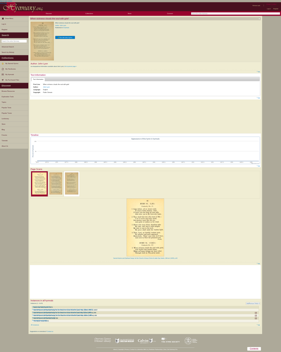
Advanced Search (8, 47)
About (115, 349)
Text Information (38, 79)
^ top (258, 71)
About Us (5, 146)
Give (165, 349)
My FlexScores (10, 69)
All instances (35, 325)
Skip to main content (6, 1)
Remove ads (256, 5)
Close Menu (9, 18)
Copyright (121, 349)
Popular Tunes (7, 113)
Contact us (50, 331)
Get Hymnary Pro (172, 349)
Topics (4, 102)
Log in (269, 9)
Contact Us (133, 349)
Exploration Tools (8, 96)
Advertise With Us (142, 349)
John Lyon (46, 87)
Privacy (127, 349)
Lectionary (5, 118)
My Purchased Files (12, 80)
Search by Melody (8, 52)
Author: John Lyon (60, 25)
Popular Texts (6, 107)
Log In (4, 24)
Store (129, 13)
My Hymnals (9, 74)
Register (275, 9)
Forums (4, 135)
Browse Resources (8, 91)
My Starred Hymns (11, 63)
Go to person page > (71, 66)
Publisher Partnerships (156, 349)
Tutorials (5, 140)
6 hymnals (66, 27)
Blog (3, 129)
